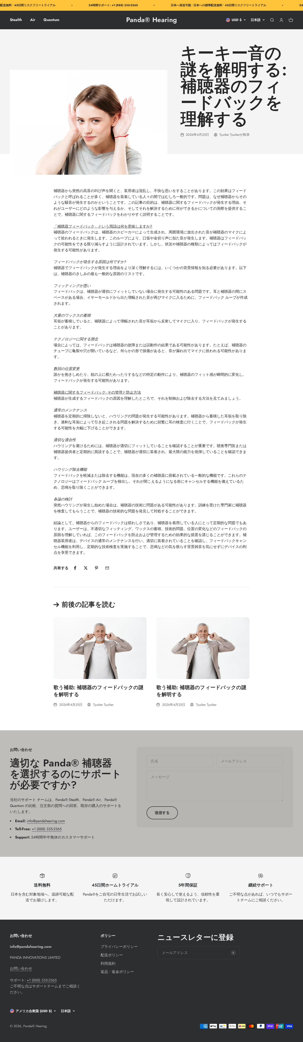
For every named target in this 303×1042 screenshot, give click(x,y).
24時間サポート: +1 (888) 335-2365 (102, 5)
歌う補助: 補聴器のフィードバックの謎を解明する (99, 691)
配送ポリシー (112, 955)
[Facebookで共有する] (75, 568)
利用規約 (108, 963)
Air (32, 19)
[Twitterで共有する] (86, 568)
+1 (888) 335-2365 (47, 829)
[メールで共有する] (107, 568)
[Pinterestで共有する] (96, 568)
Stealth (16, 19)
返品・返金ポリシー (117, 971)
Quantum (51, 19)
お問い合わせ (21, 968)
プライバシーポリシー (119, 946)
